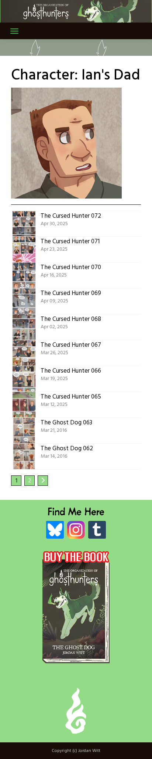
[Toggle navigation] (14, 31)
